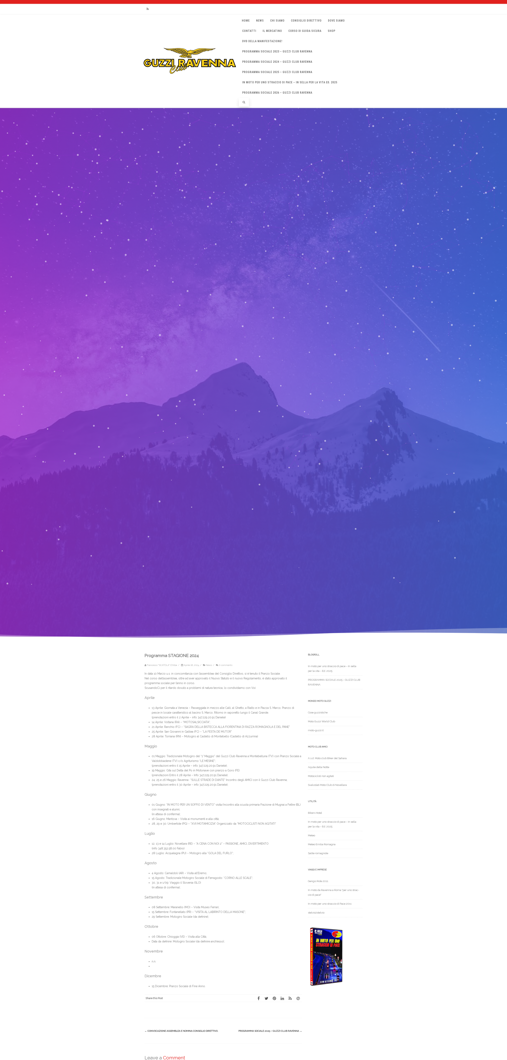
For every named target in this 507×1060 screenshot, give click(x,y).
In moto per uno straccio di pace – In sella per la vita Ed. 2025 (289, 82)
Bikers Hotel (315, 812)
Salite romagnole (318, 853)
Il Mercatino (272, 30)
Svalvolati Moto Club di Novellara (327, 784)
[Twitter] (266, 998)
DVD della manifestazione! (262, 41)
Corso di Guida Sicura (304, 30)
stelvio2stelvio (316, 912)
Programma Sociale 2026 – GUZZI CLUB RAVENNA (277, 92)
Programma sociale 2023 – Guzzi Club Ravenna (277, 51)
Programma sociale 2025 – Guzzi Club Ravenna (270, 1031)
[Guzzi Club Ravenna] (190, 77)
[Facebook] (258, 998)
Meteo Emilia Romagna (321, 844)
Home (246, 20)
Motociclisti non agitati (321, 776)
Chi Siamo (277, 20)
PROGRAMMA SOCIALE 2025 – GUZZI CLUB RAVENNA (277, 72)
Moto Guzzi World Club (321, 721)
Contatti (249, 30)
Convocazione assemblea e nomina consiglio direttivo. (181, 1031)
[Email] (298, 998)
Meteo (311, 835)
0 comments (225, 665)
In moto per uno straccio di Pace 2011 (330, 903)
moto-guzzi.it (316, 730)
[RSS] (148, 9)
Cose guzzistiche (318, 712)
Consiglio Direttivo (306, 20)
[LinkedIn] (282, 998)
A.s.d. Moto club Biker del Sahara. (327, 758)
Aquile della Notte (318, 767)
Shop (331, 30)
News (260, 20)
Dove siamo (336, 20)
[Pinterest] (274, 998)
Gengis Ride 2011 (318, 881)
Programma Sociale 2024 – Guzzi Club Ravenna (277, 61)
